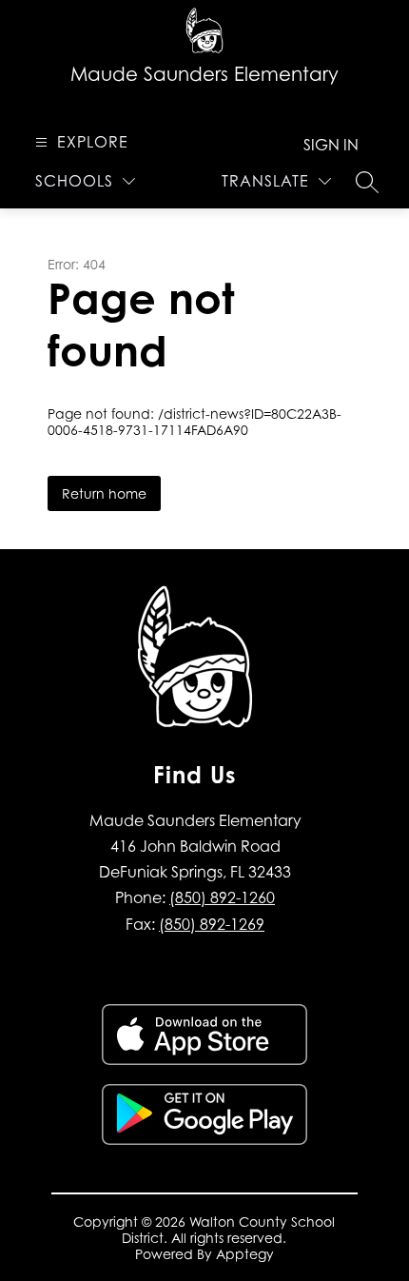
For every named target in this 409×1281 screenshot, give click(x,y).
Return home (104, 493)
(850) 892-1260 (222, 897)
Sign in (331, 144)
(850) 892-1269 (211, 924)
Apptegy (245, 1254)
